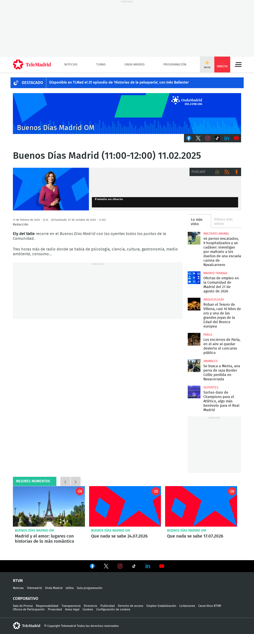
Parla (207, 334)
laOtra (70, 588)
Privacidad (55, 609)
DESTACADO (32, 83)
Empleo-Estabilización (161, 605)
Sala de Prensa (23, 605)
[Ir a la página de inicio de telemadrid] (32, 64)
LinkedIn (227, 138)
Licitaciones (187, 605)
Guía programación (89, 588)
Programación (174, 64)
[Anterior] (65, 481)
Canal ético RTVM (209, 605)
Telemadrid (34, 588)
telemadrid (26, 625)
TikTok (217, 138)
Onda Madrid (134, 64)
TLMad (101, 64)
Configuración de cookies (113, 609)
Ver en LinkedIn (148, 566)
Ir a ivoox (236, 172)
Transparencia (71, 605)
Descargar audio (217, 172)
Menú (238, 64)
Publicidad (107, 605)
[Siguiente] (76, 481)
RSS (227, 172)
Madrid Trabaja (215, 273)
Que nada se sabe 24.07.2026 (125, 506)
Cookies (88, 609)
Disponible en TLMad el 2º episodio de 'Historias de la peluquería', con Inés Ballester (119, 82)
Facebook (188, 138)
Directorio (90, 605)
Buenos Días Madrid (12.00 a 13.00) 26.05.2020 (51, 189)
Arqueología (213, 299)
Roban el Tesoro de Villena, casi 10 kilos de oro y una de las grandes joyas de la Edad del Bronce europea (194, 304)
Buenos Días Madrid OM (34, 530)
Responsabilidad (47, 605)
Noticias (70, 64)
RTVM (18, 581)
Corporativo (25, 599)
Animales (210, 361)
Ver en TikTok (134, 567)
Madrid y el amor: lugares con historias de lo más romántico (49, 506)
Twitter (198, 138)
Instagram (208, 138)
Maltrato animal (216, 233)
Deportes (210, 387)
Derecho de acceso (130, 605)
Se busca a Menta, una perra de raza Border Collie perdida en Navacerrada (194, 365)
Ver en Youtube (162, 566)
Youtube (236, 138)
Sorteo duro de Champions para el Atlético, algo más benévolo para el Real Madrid (194, 392)
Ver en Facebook (92, 567)
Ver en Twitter (106, 567)
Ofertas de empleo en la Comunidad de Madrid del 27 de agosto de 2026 (194, 277)
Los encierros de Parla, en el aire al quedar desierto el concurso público (194, 339)
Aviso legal (72, 609)
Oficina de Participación (29, 609)
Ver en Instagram (120, 566)
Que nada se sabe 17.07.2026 (201, 506)
